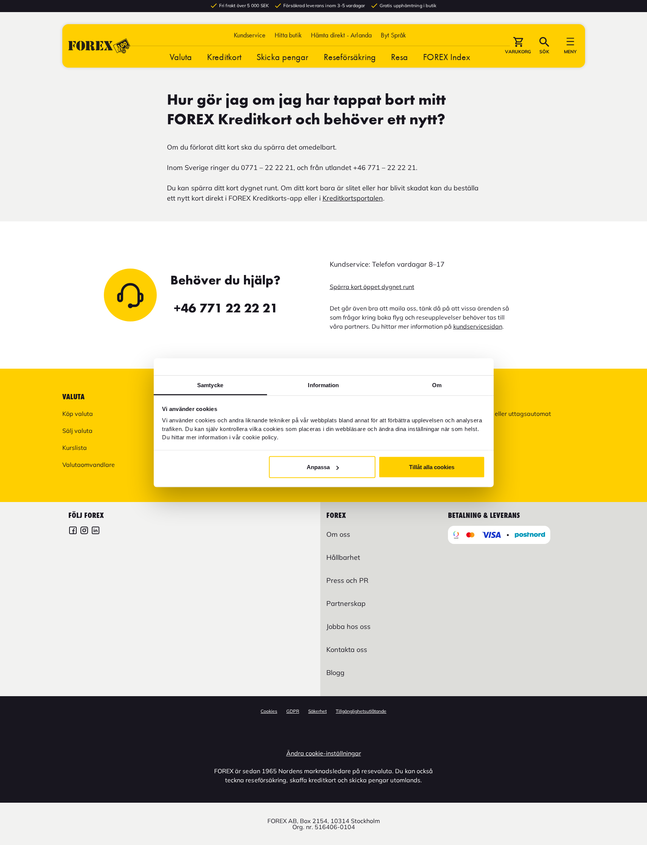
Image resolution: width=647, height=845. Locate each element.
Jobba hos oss (348, 626)
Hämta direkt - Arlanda (341, 35)
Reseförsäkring (350, 57)
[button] (393, 34)
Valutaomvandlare (88, 464)
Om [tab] (437, 385)
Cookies (269, 711)
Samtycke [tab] (210, 385)
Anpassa (318, 467)
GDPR (292, 711)
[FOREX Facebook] (72, 531)
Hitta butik (288, 35)
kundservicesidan (477, 326)
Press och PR (347, 580)
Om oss (338, 534)
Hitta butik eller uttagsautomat (507, 413)
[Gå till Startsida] (99, 45)
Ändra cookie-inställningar (323, 753)
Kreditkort (224, 57)
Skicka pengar (282, 57)
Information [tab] (323, 385)
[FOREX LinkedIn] (95, 531)
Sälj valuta (77, 430)
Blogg (335, 672)
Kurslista (74, 447)
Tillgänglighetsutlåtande (361, 711)
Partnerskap (346, 603)
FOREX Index (446, 57)
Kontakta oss (346, 649)
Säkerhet (317, 711)
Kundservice (250, 35)
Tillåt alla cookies (431, 467)
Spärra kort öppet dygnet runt (372, 286)
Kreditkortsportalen (353, 198)
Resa (399, 57)
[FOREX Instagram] (84, 531)
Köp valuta (77, 413)
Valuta (181, 57)
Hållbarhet (343, 557)
